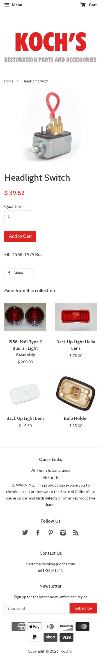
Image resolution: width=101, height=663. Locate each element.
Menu (16, 4)
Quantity (12, 206)
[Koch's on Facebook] (38, 533)
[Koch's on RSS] (76, 533)
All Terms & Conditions (50, 470)
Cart (92, 5)
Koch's (66, 651)
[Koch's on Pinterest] (50, 533)
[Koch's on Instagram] (63, 533)
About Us (51, 478)
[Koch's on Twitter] (25, 533)
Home (8, 81)
